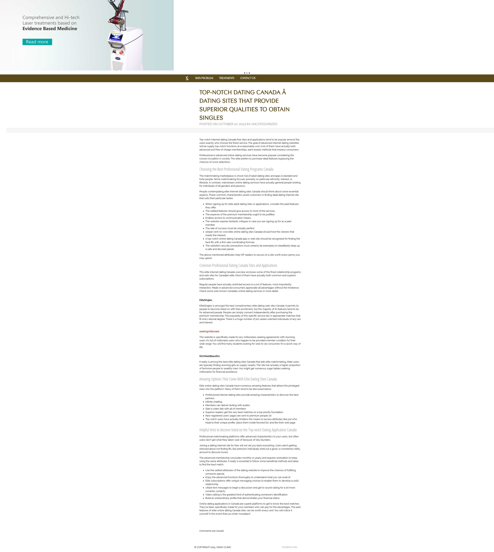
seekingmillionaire (209, 331)
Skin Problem (204, 78)
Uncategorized (264, 124)
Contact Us (247, 78)
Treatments (226, 78)
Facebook (287, 547)
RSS (295, 547)
